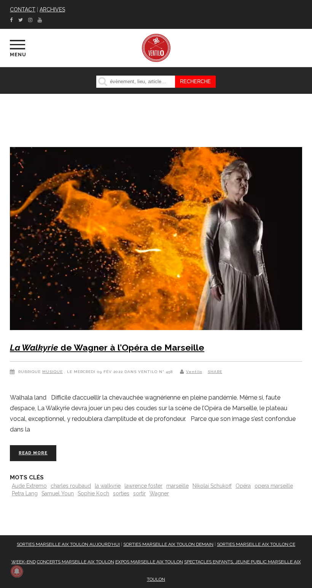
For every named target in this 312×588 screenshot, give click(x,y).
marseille (177, 486)
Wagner (159, 493)
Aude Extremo (29, 486)
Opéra (243, 486)
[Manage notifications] (17, 571)
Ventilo (194, 372)
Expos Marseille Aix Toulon (149, 561)
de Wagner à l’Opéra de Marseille (107, 347)
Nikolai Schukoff (212, 486)
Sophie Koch (93, 493)
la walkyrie (108, 486)
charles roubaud (71, 486)
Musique (52, 372)
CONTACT (22, 9)
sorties (121, 493)
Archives (52, 9)
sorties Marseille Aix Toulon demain (168, 544)
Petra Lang (25, 493)
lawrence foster (143, 486)
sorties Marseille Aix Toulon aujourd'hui (68, 544)
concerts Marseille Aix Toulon (75, 561)
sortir (139, 493)
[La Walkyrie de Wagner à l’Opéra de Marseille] (156, 240)
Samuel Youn (57, 493)
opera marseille (274, 486)
